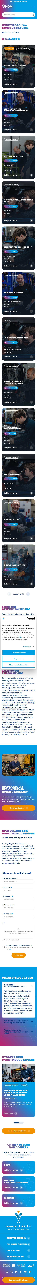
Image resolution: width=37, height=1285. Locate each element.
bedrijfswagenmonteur (11, 707)
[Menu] (33, 7)
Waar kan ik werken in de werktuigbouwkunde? (16, 1021)
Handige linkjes (15, 1256)
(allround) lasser (17, 705)
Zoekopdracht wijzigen (18, 1280)
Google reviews (24, 1229)
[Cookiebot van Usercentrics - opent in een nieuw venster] (26, 618)
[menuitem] (18, 14)
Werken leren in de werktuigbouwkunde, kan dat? (16, 1032)
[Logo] (7, 6)
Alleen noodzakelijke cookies (18, 665)
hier (20, 637)
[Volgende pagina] (28, 594)
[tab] (16, 1122)
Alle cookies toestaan (18, 652)
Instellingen (27, 646)
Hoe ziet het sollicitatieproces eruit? (15, 986)
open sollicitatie (17, 799)
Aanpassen (17, 658)
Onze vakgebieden (16, 1238)
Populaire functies (17, 1244)
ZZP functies (13, 1250)
